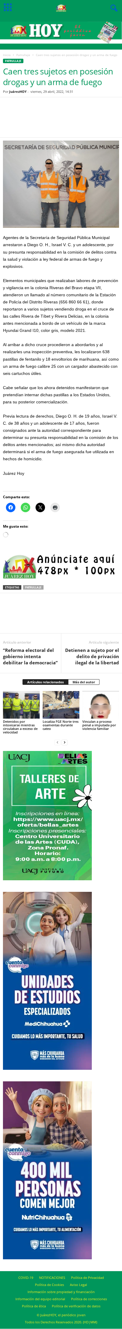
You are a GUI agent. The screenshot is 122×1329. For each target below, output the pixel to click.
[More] (88, 121)
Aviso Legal (78, 1284)
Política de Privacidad (87, 1277)
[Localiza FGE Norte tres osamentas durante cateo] (61, 705)
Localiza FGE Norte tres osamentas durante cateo (60, 725)
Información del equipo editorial (40, 1299)
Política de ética (34, 1306)
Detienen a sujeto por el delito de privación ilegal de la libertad (92, 656)
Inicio (7, 55)
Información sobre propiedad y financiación (61, 1292)
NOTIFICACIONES (52, 1277)
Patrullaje (23, 55)
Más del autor (84, 682)
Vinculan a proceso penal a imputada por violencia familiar (99, 725)
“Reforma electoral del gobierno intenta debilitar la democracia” (30, 656)
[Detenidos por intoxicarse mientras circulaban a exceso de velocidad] (21, 705)
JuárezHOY (18, 91)
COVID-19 (25, 1277)
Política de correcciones (89, 1299)
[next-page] (65, 742)
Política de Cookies (49, 1284)
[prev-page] (57, 742)
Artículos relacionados (45, 682)
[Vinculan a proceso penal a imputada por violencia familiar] (100, 705)
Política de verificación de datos (76, 1306)
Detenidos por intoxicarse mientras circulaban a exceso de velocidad (20, 726)
